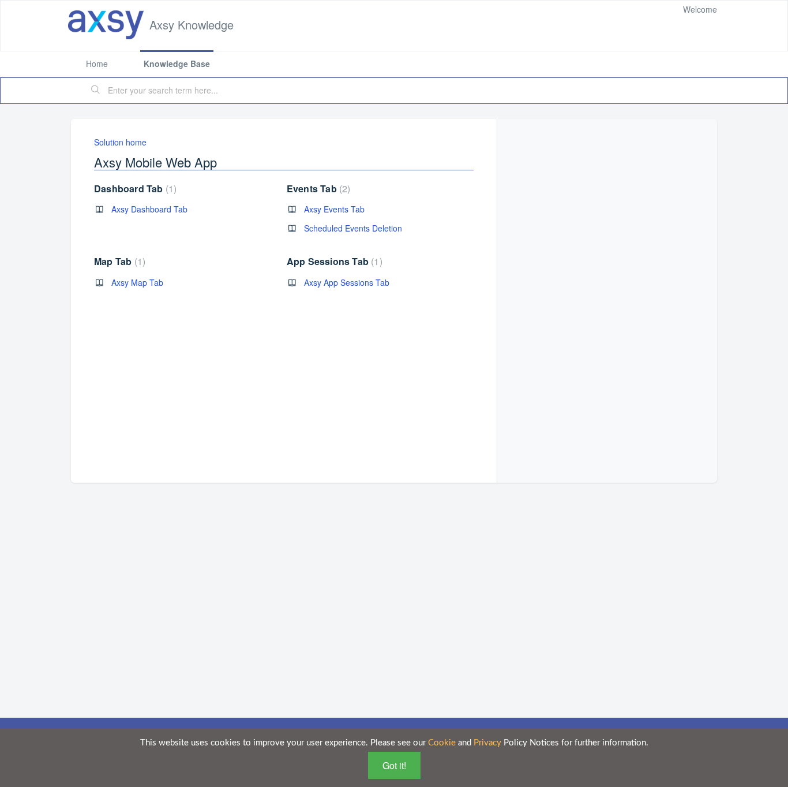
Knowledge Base (177, 63)
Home (97, 63)
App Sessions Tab (333, 261)
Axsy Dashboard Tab (149, 209)
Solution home (120, 142)
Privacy (487, 742)
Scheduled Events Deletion (353, 228)
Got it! (394, 765)
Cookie (442, 742)
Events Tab (317, 188)
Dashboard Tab (134, 188)
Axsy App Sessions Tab (346, 282)
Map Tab (118, 261)
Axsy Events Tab (334, 209)
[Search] (95, 90)
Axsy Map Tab (137, 282)
